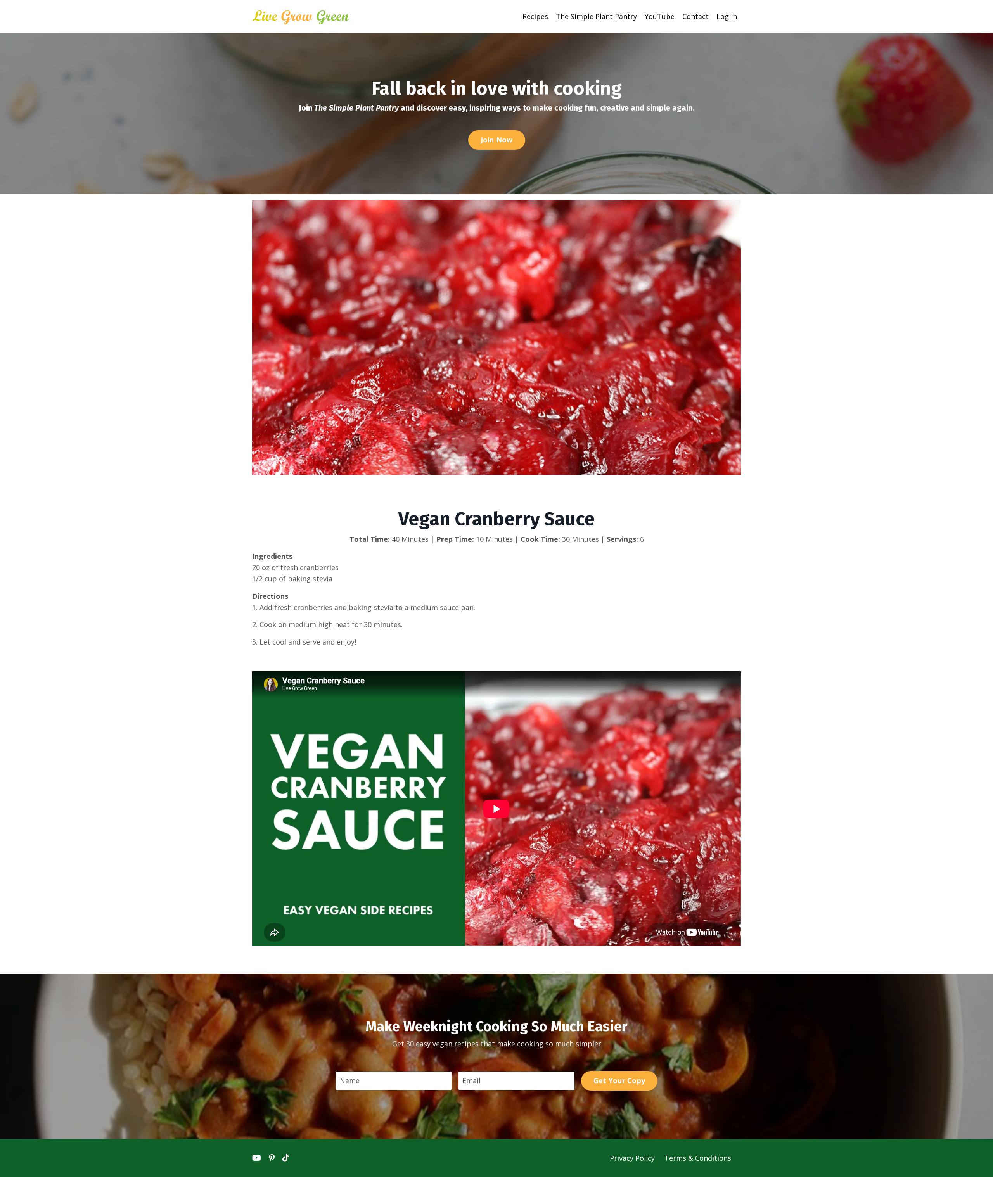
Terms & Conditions (697, 1158)
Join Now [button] (497, 139)
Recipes (535, 16)
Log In (726, 16)
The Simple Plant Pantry (596, 16)
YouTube (660, 16)
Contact (695, 16)
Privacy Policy (633, 1158)
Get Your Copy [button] (619, 1080)
